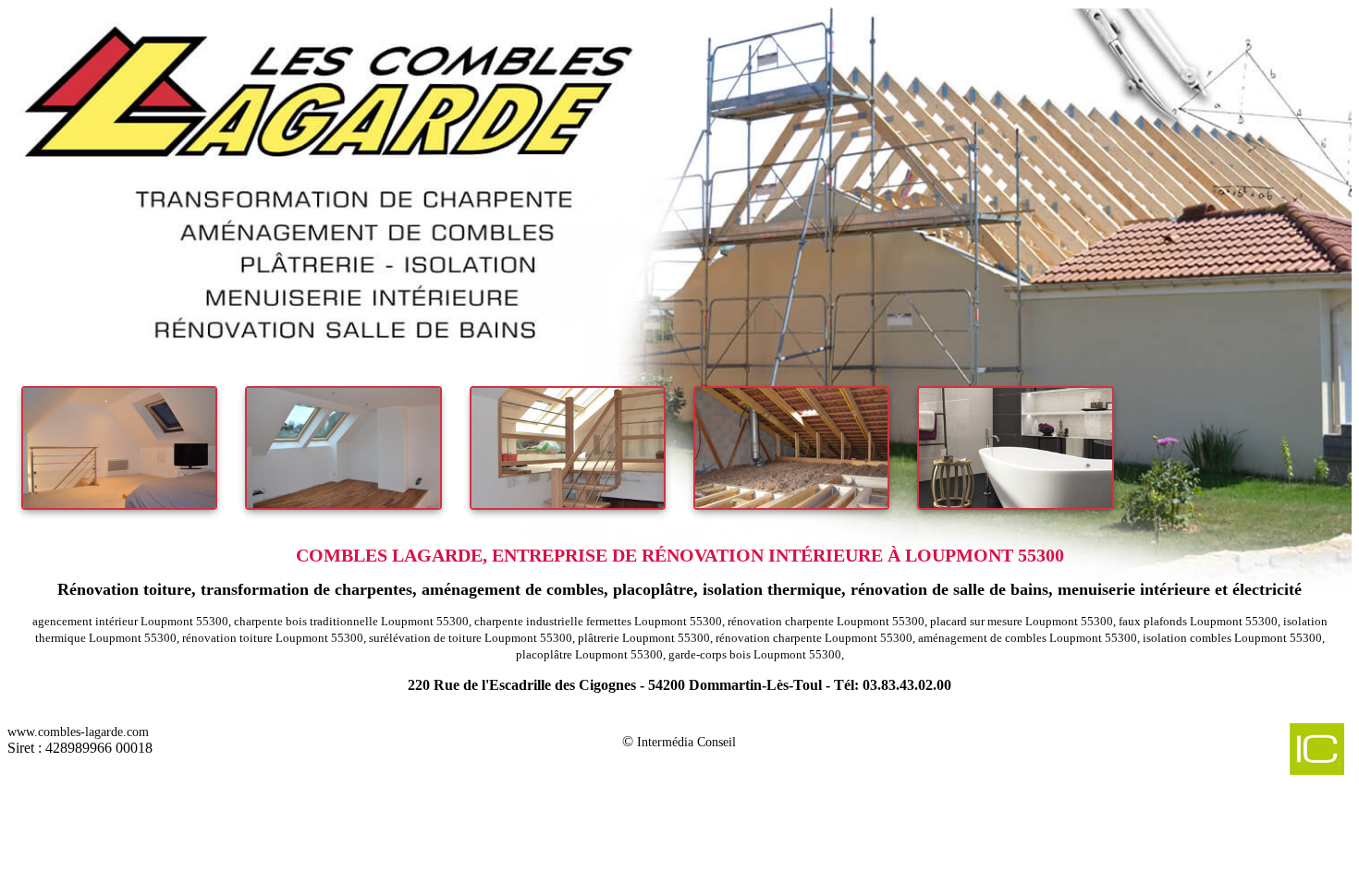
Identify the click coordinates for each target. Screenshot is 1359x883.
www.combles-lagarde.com (78, 732)
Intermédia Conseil (686, 742)
